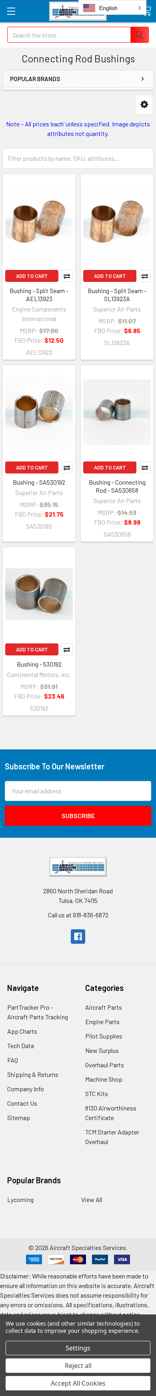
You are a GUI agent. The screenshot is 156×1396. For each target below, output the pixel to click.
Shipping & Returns (32, 1074)
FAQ (12, 1060)
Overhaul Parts (104, 1064)
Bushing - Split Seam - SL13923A (117, 294)
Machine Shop (103, 1079)
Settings (78, 1348)
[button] (144, 104)
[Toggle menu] (11, 11)
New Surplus (102, 1050)
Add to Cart (32, 276)
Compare (67, 276)
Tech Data (20, 1045)
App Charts (22, 1031)
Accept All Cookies (78, 1383)
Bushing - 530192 (39, 664)
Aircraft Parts (103, 1007)
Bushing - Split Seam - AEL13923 (39, 294)
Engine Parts (102, 1021)
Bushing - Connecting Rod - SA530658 (117, 486)
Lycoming (20, 1199)
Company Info (25, 1088)
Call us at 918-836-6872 (78, 915)
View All (91, 1199)
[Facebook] (78, 936)
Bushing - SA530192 (39, 482)
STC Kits (96, 1093)
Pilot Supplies (103, 1036)
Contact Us (22, 1103)
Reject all (78, 1365)
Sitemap (18, 1117)
